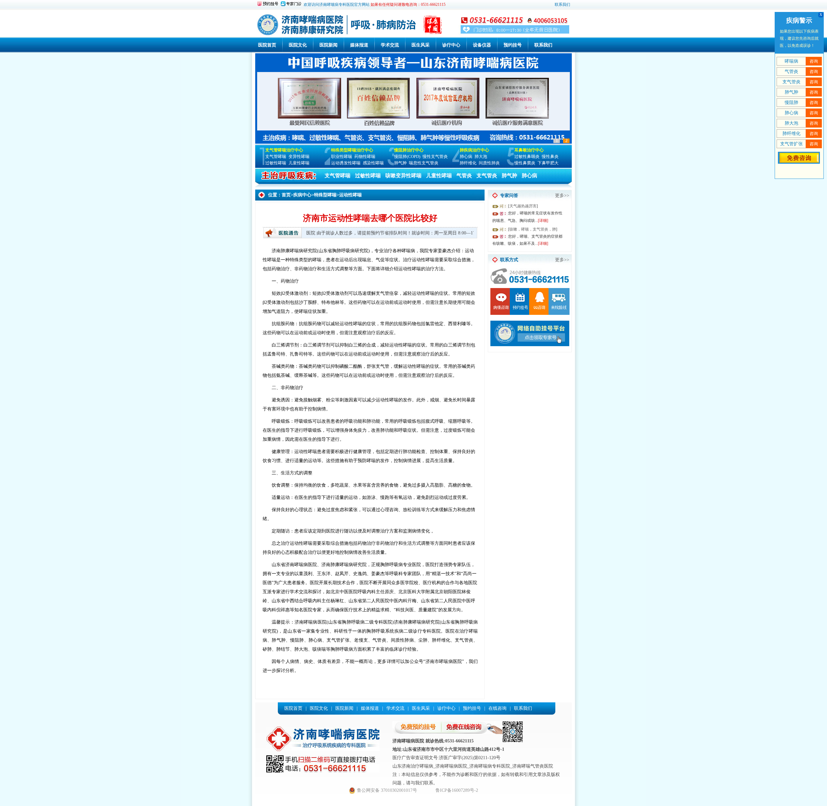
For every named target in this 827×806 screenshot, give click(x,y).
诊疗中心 (451, 45)
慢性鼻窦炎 (524, 162)
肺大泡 (481, 156)
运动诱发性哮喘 (346, 162)
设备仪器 (482, 45)
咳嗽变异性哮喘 (403, 175)
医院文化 (298, 45)
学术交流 (390, 45)
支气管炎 (486, 175)
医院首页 (267, 45)
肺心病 (466, 156)
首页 (286, 194)
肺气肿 (400, 162)
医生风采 (421, 45)
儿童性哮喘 (298, 162)
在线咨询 (497, 708)
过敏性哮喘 (275, 162)
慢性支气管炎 (435, 156)
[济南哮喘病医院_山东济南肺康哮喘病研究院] (354, 35)
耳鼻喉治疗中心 (529, 150)
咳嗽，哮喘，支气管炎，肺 (532, 229)
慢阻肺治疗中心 (409, 150)
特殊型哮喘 (325, 194)
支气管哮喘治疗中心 (284, 150)
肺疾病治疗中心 (474, 150)
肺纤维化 (468, 162)
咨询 (814, 61)
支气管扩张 (791, 143)
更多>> (562, 195)
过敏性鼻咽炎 (526, 156)
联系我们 (562, 4)
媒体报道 (359, 45)
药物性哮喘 (364, 156)
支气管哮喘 (275, 156)
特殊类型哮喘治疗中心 (352, 150)
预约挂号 (513, 45)
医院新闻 (328, 45)
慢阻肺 (791, 102)
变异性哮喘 (298, 156)
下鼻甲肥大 (548, 162)
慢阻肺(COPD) (407, 156)
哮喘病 (791, 61)
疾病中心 (302, 194)
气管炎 (464, 175)
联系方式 (509, 259)
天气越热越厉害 (523, 206)
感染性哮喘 (373, 162)
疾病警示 (799, 20)
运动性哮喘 (350, 194)
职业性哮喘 (341, 156)
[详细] (543, 220)
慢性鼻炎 (550, 156)
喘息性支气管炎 (423, 162)
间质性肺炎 (489, 162)
